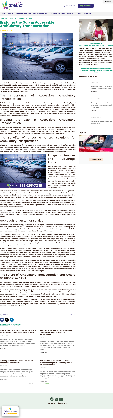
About (10, 14)
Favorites (23, 18)
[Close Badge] (18, 406)
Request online (96, 159)
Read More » (4, 349)
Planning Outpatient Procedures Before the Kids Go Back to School (16, 362)
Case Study (55, 14)
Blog (63, 14)
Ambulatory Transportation (9, 18)
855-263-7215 (71, 6)
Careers (78, 14)
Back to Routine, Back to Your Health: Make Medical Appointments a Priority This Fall (18, 331)
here (22, 306)
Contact (87, 14)
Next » (47, 383)
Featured (31, 18)
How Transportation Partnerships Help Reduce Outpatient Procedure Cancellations (56, 332)
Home (4, 14)
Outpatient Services (24, 14)
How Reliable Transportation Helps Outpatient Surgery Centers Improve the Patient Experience (57, 363)
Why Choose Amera (40, 14)
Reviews (70, 14)
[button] (2, 320)
